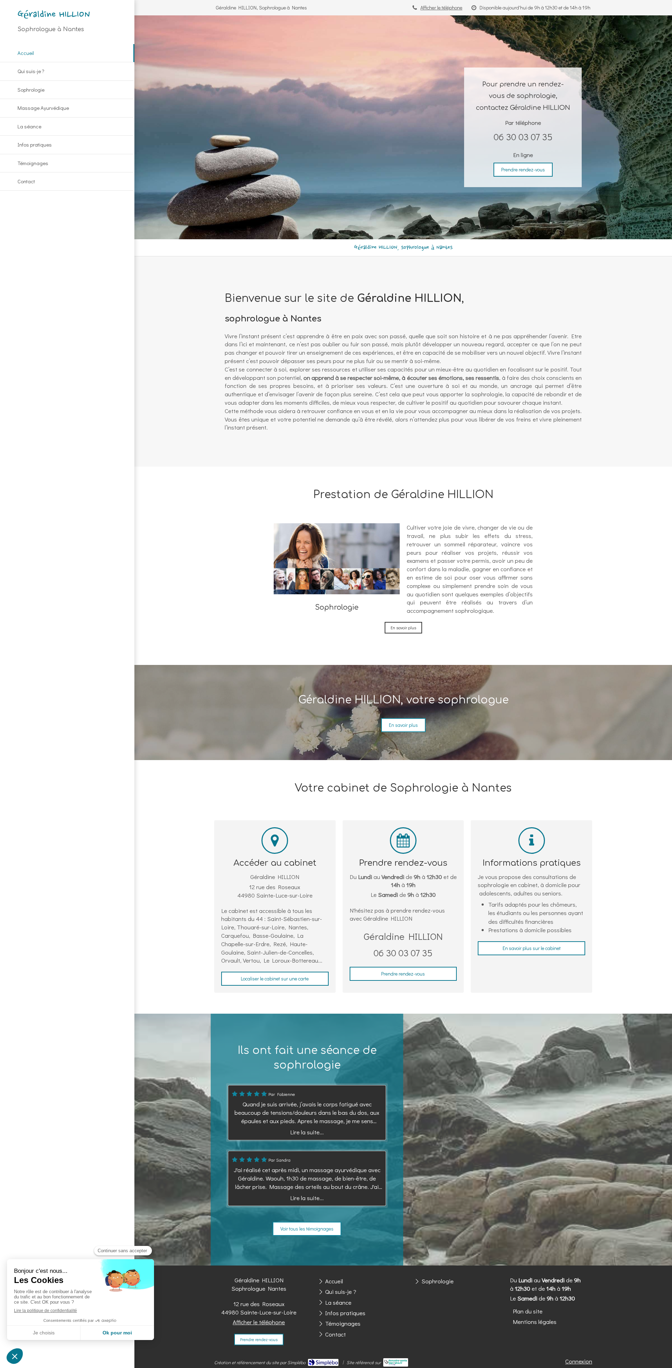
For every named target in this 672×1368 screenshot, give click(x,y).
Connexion (578, 1361)
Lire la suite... (307, 1132)
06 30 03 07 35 (523, 136)
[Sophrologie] (337, 558)
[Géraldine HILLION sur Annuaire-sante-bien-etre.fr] (395, 1362)
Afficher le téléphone (441, 7)
